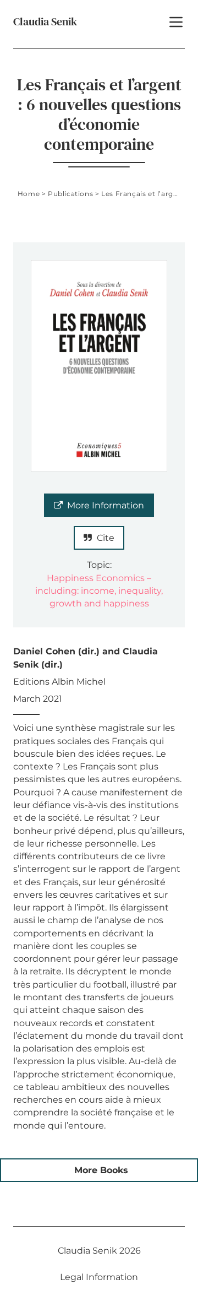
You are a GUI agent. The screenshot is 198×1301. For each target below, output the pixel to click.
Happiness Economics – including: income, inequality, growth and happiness (99, 591)
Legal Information (99, 1277)
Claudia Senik (45, 21)
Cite (105, 538)
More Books (101, 1170)
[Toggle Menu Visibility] (176, 22)
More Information (105, 505)
